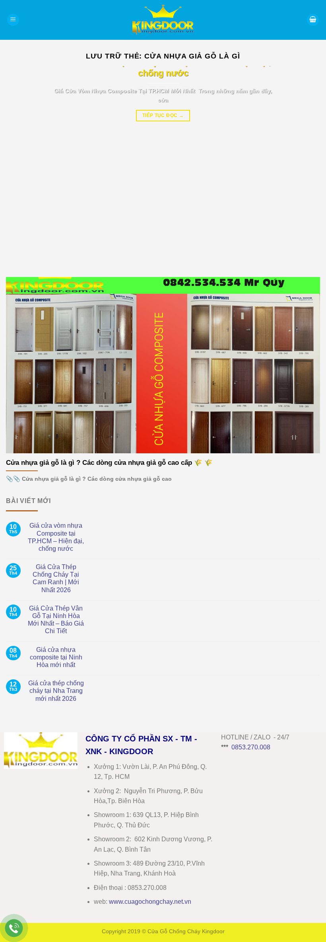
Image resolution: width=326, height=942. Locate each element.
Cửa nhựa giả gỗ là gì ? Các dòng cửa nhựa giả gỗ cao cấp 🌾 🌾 (109, 462)
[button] (13, 20)
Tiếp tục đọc (163, 115)
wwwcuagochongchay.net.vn (150, 901)
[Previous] (22, 165)
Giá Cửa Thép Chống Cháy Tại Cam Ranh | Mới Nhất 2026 (56, 578)
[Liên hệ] (14, 928)
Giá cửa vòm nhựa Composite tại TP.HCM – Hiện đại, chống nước (56, 537)
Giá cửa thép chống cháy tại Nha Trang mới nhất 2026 (56, 691)
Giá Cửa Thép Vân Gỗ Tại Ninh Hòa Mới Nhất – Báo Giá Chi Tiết (56, 620)
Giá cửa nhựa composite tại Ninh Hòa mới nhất (56, 657)
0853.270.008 (250, 747)
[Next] (304, 165)
